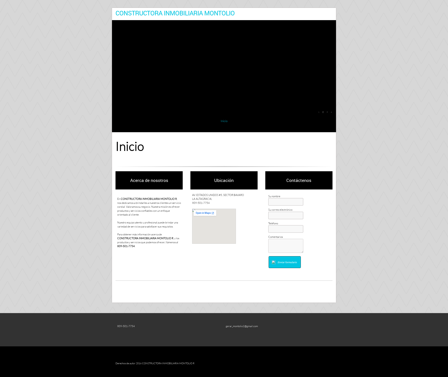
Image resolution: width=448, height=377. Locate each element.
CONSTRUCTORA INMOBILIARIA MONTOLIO (175, 13)
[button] (319, 112)
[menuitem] (224, 121)
